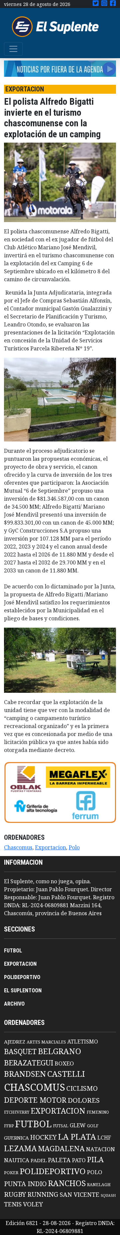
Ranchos (67, 1183)
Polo (74, 847)
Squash (108, 1195)
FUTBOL (13, 950)
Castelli (66, 1073)
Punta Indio (25, 1183)
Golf (92, 1126)
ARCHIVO (14, 1004)
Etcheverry (16, 1112)
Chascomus (18, 847)
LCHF (104, 1137)
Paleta (59, 1160)
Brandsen (25, 1073)
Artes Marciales (46, 1042)
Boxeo (64, 1063)
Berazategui (28, 1062)
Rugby (15, 1194)
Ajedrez (14, 1041)
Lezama (20, 1148)
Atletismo (82, 1041)
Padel (39, 1160)
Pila (95, 1159)
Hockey (43, 1137)
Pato (79, 1160)
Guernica (16, 1137)
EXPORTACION (20, 964)
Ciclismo (82, 1088)
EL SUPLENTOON (23, 990)
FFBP (9, 1126)
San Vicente (79, 1194)
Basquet (20, 1051)
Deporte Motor (35, 1100)
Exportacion (50, 847)
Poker (11, 1172)
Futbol (33, 1123)
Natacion (100, 1149)
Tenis (13, 1204)
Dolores (84, 1100)
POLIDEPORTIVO (22, 977)
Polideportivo (53, 1171)
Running (42, 1194)
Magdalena (61, 1148)
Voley (33, 1204)
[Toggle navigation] (13, 49)
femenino (98, 1112)
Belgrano (59, 1051)
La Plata (77, 1136)
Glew (78, 1125)
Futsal (60, 1125)
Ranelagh (99, 1184)
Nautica (16, 1160)
